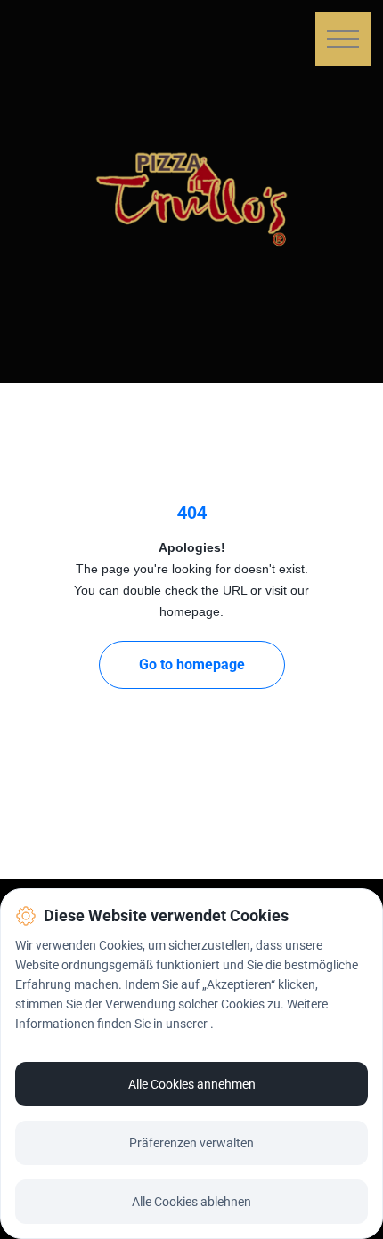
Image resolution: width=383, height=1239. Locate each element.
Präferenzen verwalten (191, 1143)
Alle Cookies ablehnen (191, 1201)
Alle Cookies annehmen (192, 1084)
